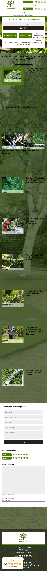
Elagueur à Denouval (35, 515)
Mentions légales (23, 567)
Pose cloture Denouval (6, 526)
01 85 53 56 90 (20, 454)
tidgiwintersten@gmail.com (23, 15)
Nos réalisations (10, 35)
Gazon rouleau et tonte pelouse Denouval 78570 (23, 522)
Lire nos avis (12, 567)
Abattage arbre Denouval (37, 521)
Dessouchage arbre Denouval (7, 520)
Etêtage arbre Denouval (21, 515)
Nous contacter (25, 35)
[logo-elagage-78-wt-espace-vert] (11, 4)
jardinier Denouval (8, 515)
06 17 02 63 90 (20, 458)
